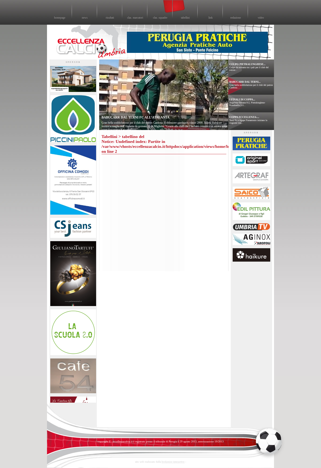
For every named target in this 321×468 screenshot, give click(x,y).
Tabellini (109, 136)
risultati (110, 17)
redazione (235, 17)
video (261, 17)
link (210, 17)
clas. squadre (160, 17)
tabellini (185, 17)
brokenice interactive (173, 461)
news (85, 17)
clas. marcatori (135, 17)
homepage (59, 17)
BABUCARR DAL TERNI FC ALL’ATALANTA (135, 117)
